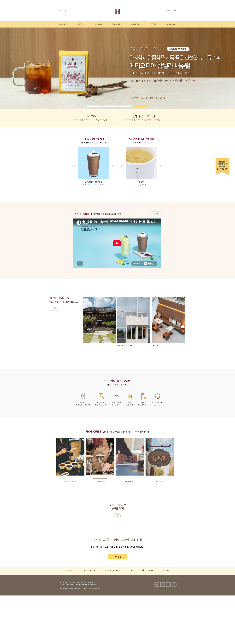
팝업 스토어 (165, 570)
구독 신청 (117, 557)
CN (65, 11)
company (63, 24)
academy (135, 24)
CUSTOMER (130, 570)
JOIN (174, 11)
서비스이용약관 (111, 570)
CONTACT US (70, 570)
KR (60, 11)
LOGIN (167, 11)
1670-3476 (70, 584)
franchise (117, 24)
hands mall (171, 24)
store (153, 24)
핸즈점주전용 (147, 570)
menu (81, 24)
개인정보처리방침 (91, 570)
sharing (99, 24)
